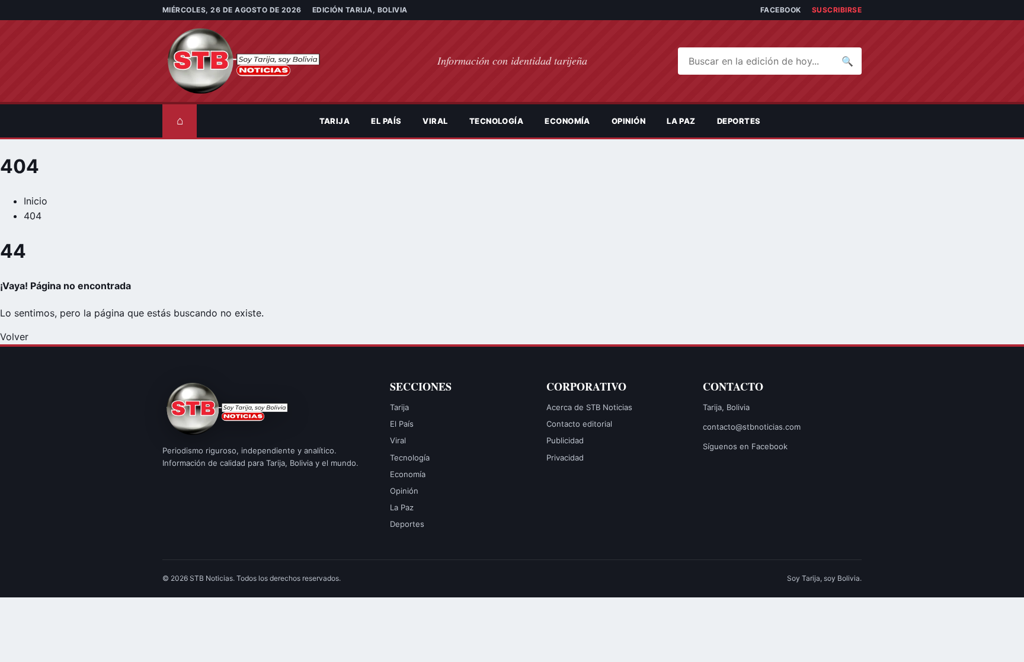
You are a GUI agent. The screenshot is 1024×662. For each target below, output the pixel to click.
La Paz (681, 121)
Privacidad (565, 457)
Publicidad (565, 440)
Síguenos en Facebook (745, 446)
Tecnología (496, 121)
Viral (435, 121)
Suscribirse (837, 9)
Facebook (780, 9)
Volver (14, 337)
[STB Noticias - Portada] (254, 61)
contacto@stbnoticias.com (752, 426)
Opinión (628, 121)
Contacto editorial (579, 423)
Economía (567, 121)
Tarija (334, 121)
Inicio (35, 201)
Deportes (739, 121)
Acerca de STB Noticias (589, 407)
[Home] (298, 120)
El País (386, 121)
